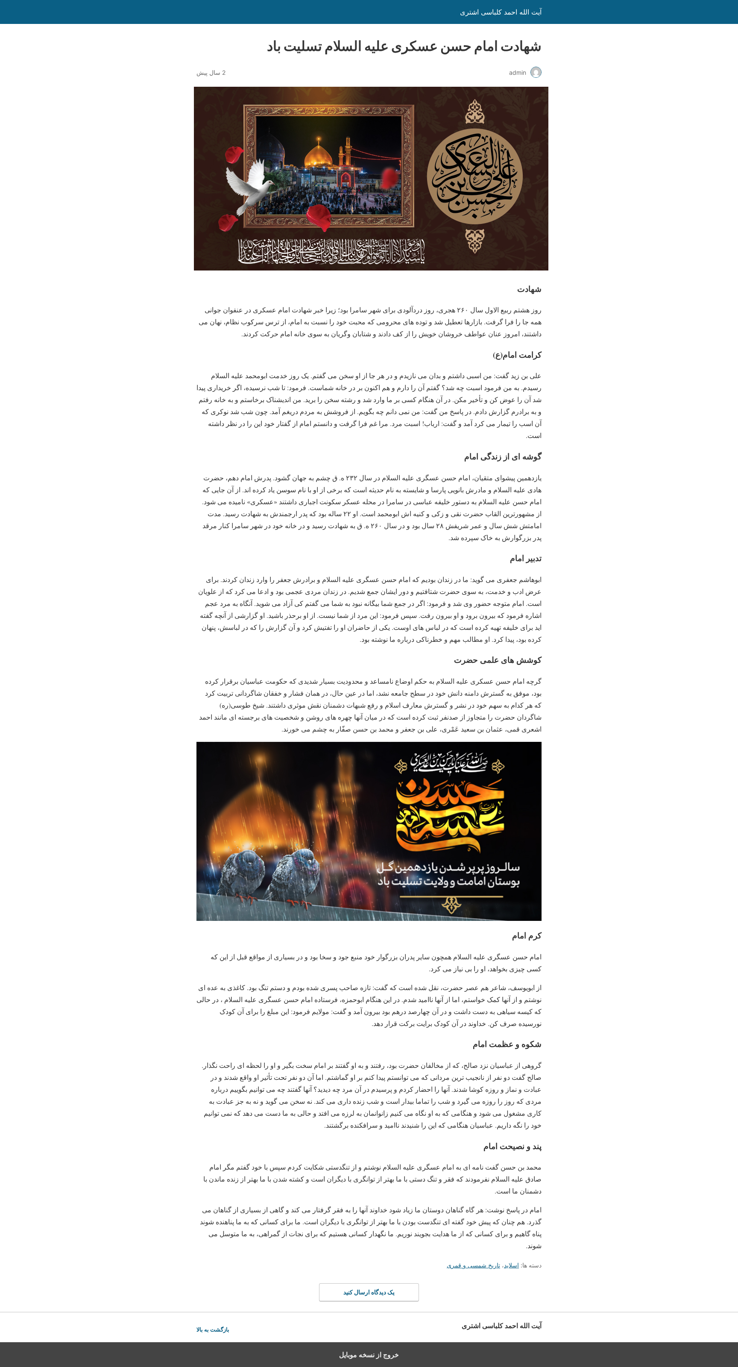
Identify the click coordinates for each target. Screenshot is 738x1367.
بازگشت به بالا (212, 1329)
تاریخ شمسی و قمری (473, 1265)
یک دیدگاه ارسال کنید (369, 1292)
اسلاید (511, 1265)
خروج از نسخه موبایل (369, 1354)
